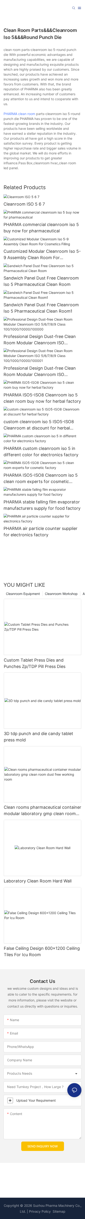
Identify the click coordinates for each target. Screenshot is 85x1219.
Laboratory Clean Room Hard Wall (38, 880)
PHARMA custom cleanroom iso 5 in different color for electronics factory (41, 451)
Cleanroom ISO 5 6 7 (24, 204)
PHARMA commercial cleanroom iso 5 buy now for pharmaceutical (41, 227)
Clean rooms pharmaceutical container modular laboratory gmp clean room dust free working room (42, 811)
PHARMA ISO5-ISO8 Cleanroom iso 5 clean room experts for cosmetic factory (41, 479)
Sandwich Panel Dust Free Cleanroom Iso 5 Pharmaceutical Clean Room (41, 281)
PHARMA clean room (19, 114)
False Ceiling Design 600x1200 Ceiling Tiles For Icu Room (42, 951)
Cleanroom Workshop (61, 594)
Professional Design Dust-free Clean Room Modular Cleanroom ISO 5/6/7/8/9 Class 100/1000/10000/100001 (40, 372)
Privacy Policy (40, 1211)
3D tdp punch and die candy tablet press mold (38, 736)
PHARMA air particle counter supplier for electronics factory (40, 531)
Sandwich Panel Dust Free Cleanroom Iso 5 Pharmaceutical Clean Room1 (41, 308)
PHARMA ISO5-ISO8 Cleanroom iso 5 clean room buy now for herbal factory (42, 398)
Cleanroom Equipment (23, 594)
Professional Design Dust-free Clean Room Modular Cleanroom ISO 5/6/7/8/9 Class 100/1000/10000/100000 (40, 340)
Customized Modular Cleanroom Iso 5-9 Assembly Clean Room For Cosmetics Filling (42, 255)
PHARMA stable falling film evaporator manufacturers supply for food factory (42, 505)
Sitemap (58, 1211)
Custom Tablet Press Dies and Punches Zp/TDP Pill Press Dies (34, 663)
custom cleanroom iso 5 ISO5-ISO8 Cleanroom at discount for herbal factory (39, 425)
